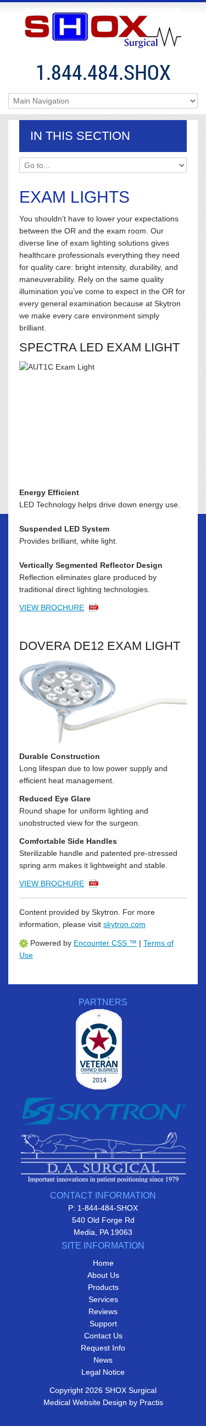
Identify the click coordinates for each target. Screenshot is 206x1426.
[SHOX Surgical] (103, 29)
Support (103, 1323)
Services (103, 1299)
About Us (103, 1275)
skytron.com (124, 924)
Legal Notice (103, 1372)
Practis (151, 1402)
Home (103, 1263)
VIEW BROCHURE (51, 607)
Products (103, 1287)
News (103, 1359)
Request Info (103, 1347)
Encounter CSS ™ (105, 943)
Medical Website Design (85, 1402)
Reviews (103, 1311)
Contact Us (103, 1335)
